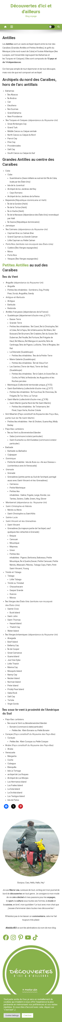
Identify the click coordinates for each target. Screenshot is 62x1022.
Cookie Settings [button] (12, 1015)
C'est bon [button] (27, 1015)
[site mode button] (52, 26)
